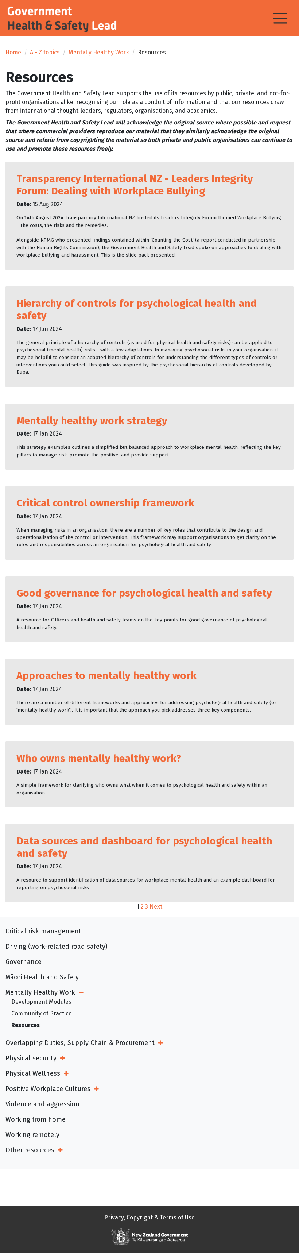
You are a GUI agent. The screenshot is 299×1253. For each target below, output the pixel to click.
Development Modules (41, 1001)
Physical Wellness (32, 1073)
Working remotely (32, 1135)
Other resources (29, 1150)
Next (156, 906)
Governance (23, 962)
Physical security (31, 1058)
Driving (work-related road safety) (56, 946)
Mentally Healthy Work (99, 52)
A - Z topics (45, 52)
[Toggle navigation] (280, 18)
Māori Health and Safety (42, 977)
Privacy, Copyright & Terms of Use (149, 1217)
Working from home (35, 1119)
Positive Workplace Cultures (47, 1089)
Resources (25, 1025)
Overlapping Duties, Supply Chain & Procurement (80, 1043)
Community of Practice (41, 1013)
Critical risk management (43, 931)
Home (13, 52)
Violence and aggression (42, 1104)
